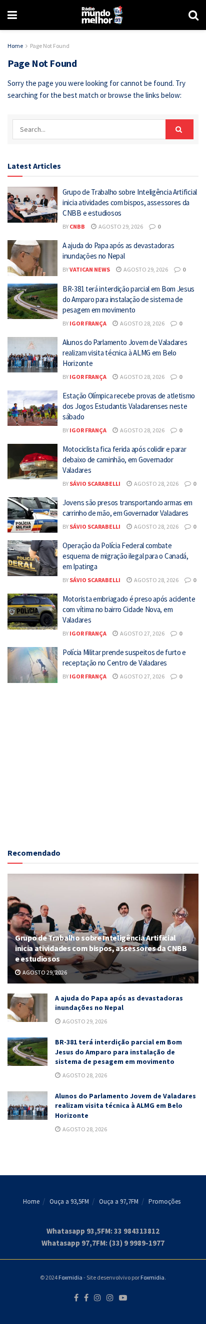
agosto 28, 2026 (141, 323)
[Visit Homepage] (103, 15)
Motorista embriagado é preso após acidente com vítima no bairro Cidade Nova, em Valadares (128, 609)
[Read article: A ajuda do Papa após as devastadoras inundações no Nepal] (33, 258)
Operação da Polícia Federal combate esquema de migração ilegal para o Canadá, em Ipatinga (125, 556)
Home (15, 45)
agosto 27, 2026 (141, 633)
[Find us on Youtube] (123, 1298)
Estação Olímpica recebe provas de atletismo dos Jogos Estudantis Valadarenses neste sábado (128, 406)
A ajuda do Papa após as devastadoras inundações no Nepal (119, 1002)
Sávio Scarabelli (95, 483)
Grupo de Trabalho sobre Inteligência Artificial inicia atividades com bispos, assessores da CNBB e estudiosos (129, 202)
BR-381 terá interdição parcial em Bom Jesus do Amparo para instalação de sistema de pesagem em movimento (128, 299)
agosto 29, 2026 (120, 226)
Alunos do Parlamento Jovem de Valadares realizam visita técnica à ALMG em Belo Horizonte (124, 352)
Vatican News (90, 269)
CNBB (77, 226)
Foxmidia (70, 1277)
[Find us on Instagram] (97, 1298)
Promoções (164, 1201)
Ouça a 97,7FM (118, 1201)
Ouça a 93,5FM (69, 1201)
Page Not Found (50, 45)
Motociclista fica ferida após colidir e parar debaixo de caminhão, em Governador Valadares (124, 459)
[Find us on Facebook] (76, 1298)
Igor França (88, 323)
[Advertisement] (103, 762)
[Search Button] (193, 15)
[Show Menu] (12, 15)
